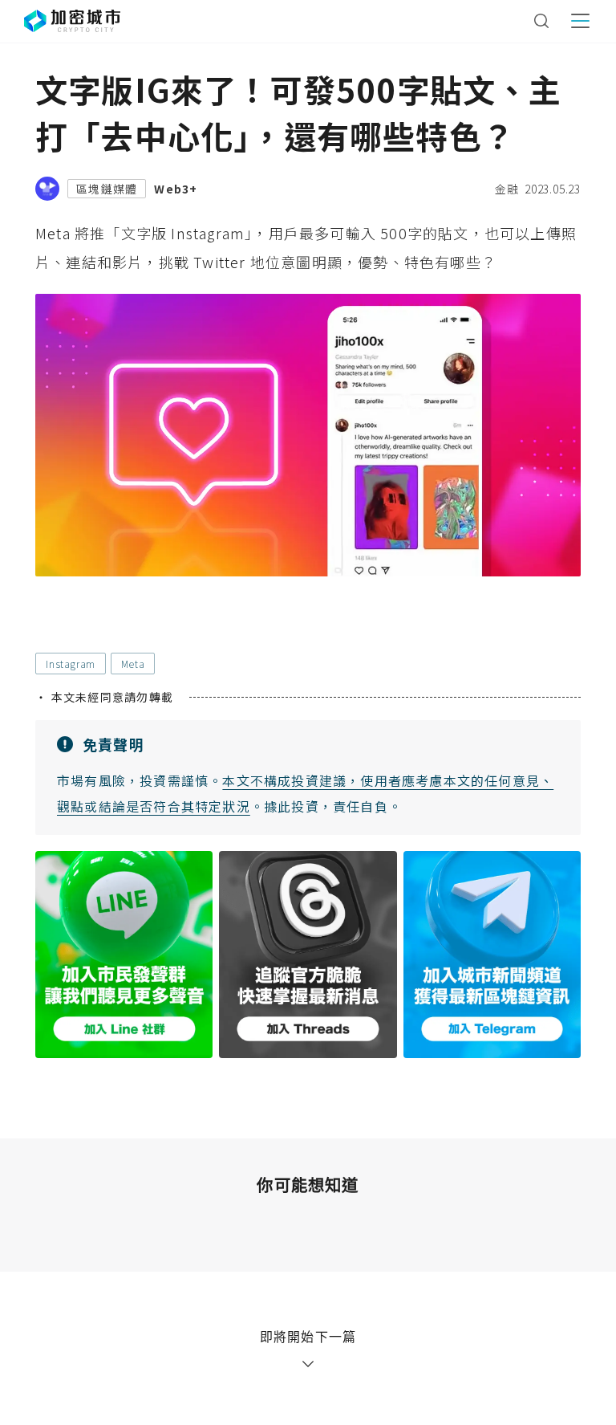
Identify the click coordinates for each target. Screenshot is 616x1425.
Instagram (70, 663)
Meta (132, 663)
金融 (507, 189)
